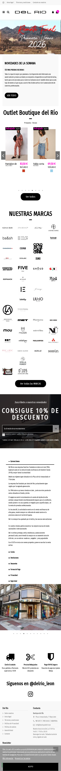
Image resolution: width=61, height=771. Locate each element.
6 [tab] (35, 190)
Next (58, 155)
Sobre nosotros (9, 713)
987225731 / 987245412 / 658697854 (46, 721)
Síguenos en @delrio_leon (30, 683)
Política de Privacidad (12, 724)
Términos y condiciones (23, 3)
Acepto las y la (20, 434)
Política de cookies (10, 727)
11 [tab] (47, 633)
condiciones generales (16, 434)
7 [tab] (39, 190)
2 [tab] (22, 190)
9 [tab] (40, 633)
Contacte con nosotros (39, 3)
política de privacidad (29, 434)
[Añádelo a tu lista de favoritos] (25, 131)
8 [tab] (42, 190)
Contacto (7, 734)
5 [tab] (32, 190)
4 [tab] (28, 190)
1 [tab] (18, 190)
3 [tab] (25, 190)
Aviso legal (10, 3)
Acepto (30, 767)
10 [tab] (44, 633)
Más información (8, 758)
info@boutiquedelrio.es (43, 725)
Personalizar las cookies (22, 758)
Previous (3, 155)
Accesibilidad (9, 730)
